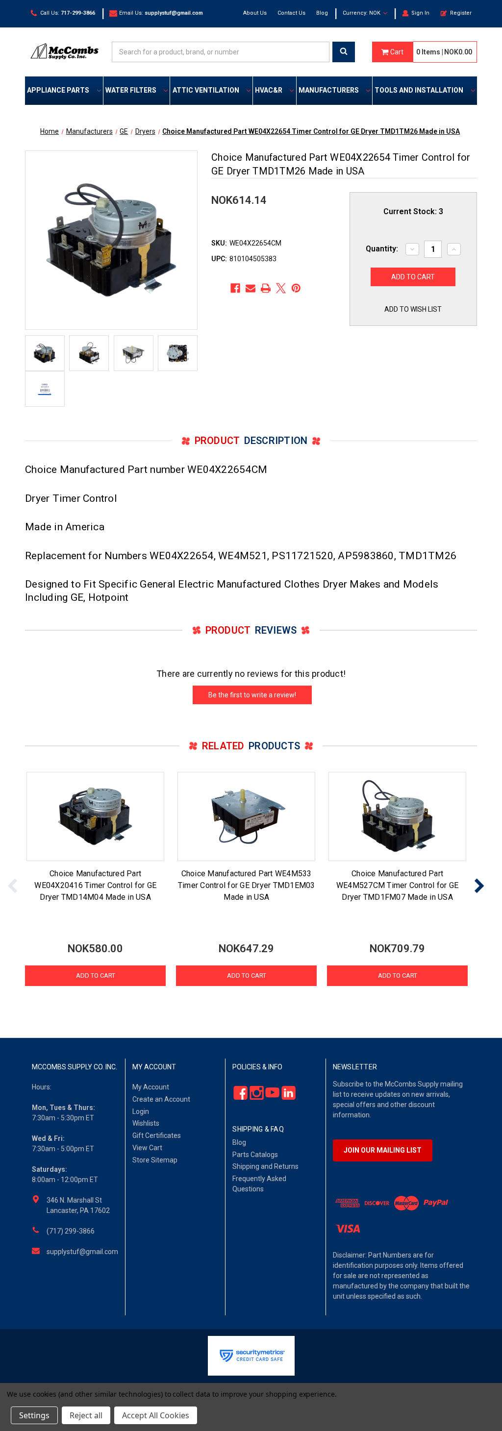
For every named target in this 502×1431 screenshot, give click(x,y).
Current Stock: (413, 211)
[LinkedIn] (285, 1093)
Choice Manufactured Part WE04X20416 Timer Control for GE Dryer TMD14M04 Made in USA (95, 885)
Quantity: (382, 248)
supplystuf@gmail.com (82, 1252)
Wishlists (145, 1123)
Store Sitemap (154, 1160)
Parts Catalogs (255, 1155)
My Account (150, 1087)
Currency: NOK (362, 13)
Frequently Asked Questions (259, 1184)
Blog (322, 13)
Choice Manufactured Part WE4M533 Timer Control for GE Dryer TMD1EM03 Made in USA (246, 885)
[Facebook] (235, 288)
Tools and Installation (419, 90)
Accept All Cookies (155, 1415)
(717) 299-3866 (71, 1231)
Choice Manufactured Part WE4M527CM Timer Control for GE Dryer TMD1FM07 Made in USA (397, 885)
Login (140, 1111)
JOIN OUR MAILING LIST (383, 1150)
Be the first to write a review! (252, 695)
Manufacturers (329, 90)
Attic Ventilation (206, 90)
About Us (255, 13)
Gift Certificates (156, 1135)
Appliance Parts (58, 90)
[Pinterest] (296, 288)
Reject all (86, 1415)
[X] (281, 288)
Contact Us (291, 13)
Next (479, 886)
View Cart (147, 1148)
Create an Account (161, 1099)
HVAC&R (268, 90)
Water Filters (130, 90)
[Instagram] (253, 1093)
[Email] (250, 288)
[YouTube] (269, 1093)
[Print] (266, 288)
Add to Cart (95, 975)
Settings (34, 1415)
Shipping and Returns (265, 1166)
